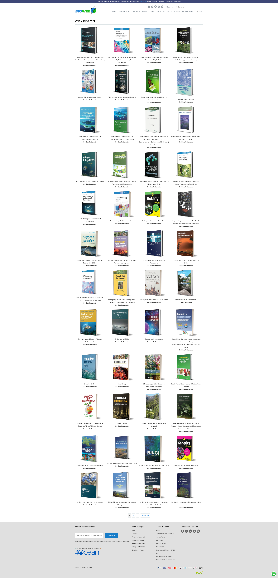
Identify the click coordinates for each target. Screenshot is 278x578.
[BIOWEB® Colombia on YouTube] (155, 7)
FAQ (157, 553)
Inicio (114, 11)
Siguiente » (145, 515)
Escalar (136, 11)
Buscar (158, 530)
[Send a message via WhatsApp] (274, 574)
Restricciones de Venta (139, 543)
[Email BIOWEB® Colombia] (162, 7)
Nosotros (177, 11)
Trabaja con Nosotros (138, 547)
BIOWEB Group (187, 11)
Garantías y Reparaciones (164, 556)
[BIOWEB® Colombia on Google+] (152, 7)
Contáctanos (160, 540)
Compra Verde (160, 537)
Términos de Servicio (138, 540)
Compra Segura (161, 543)
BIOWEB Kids (155, 11)
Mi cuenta (169, 7)
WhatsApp (143, 1)
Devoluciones (160, 547)
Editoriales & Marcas (138, 550)
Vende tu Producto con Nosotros (165, 560)
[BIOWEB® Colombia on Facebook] (149, 7)
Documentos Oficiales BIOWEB (165, 550)
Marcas (145, 11)
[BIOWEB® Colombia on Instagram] (159, 7)
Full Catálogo (167, 11)
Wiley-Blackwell (85, 21)
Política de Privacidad (138, 537)
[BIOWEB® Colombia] (86, 10)
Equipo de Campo (124, 11)
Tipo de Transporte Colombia (165, 534)
